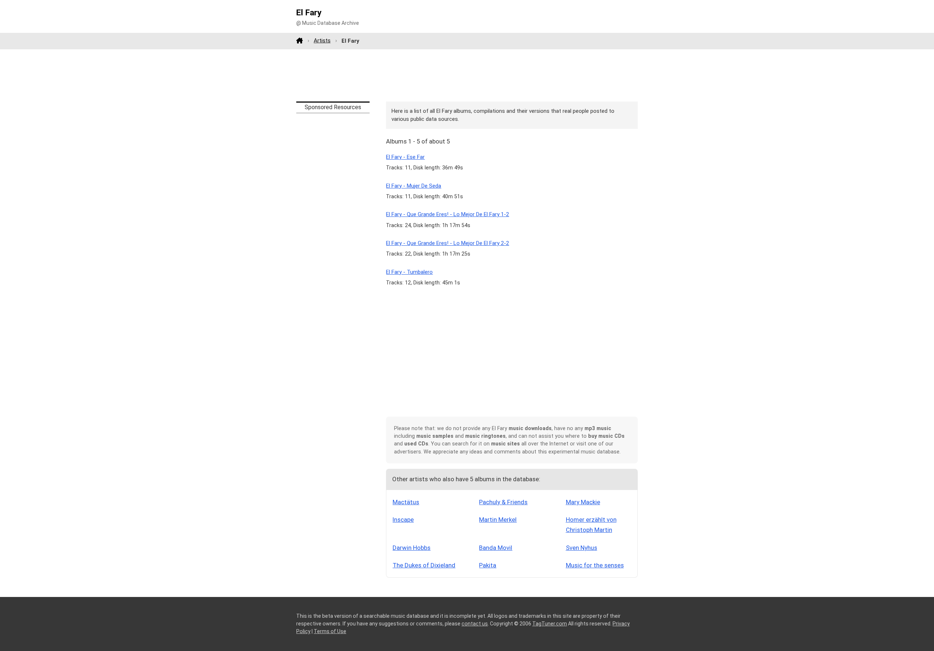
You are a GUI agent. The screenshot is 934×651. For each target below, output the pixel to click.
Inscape (403, 519)
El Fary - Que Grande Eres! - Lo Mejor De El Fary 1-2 (447, 214)
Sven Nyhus (581, 547)
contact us (475, 624)
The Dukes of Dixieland (424, 565)
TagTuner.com (549, 624)
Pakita (487, 565)
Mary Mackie (583, 502)
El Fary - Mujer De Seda (413, 186)
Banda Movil (495, 547)
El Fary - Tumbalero (409, 272)
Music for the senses (595, 565)
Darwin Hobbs (412, 547)
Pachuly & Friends (503, 502)
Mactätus (406, 502)
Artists (322, 40)
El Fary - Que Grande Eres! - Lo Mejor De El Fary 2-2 (447, 243)
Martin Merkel (498, 519)
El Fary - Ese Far (405, 157)
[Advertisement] (467, 75)
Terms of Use (330, 631)
